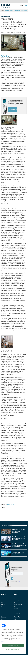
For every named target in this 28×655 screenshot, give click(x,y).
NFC (15, 606)
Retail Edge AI (17, 10)
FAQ (1, 606)
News (2, 597)
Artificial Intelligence (18, 604)
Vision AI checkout (9, 10)
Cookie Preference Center (13, 649)
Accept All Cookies (13, 645)
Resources (3, 604)
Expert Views (5, 16)
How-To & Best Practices (18, 613)
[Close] (24, 622)
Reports (15, 611)
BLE (15, 602)
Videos (2, 602)
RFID (15, 597)
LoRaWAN (16, 608)
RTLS (15, 598)
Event (2, 619)
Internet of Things (17, 600)
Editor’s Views (3, 600)
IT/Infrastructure (17, 610)
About (15, 619)
